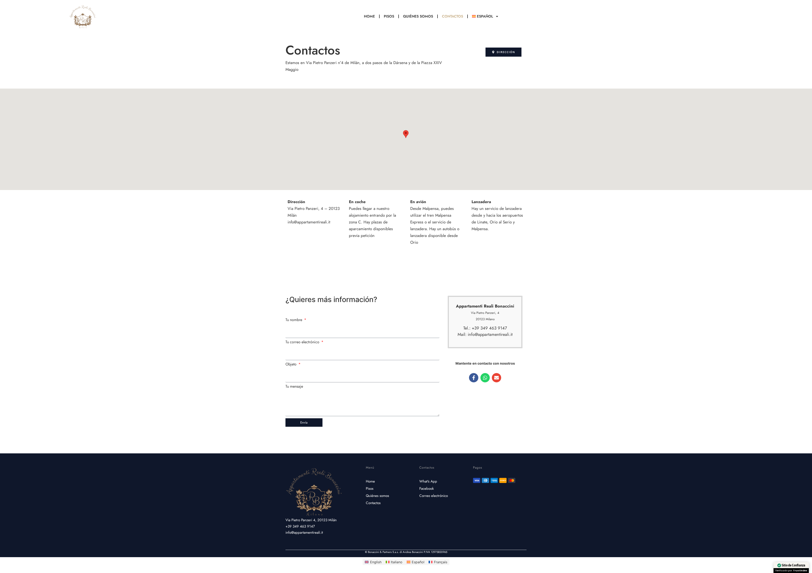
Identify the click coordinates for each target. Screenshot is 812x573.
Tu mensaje (294, 386)
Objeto (291, 364)
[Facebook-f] (473, 377)
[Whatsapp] (485, 377)
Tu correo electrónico (302, 342)
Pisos (389, 16)
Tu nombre (294, 320)
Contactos (452, 16)
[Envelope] (496, 377)
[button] (406, 134)
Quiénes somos (418, 16)
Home (369, 16)
